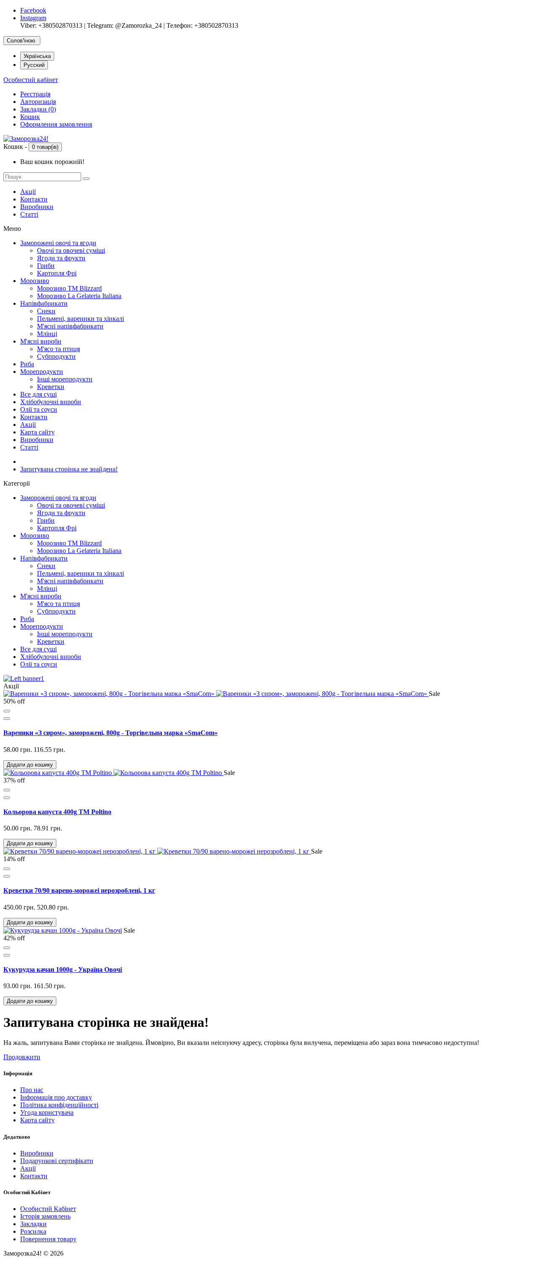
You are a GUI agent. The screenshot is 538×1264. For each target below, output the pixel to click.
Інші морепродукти (64, 379)
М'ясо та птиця (58, 348)
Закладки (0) (38, 109)
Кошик (30, 116)
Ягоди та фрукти (61, 258)
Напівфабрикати (44, 303)
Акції (28, 191)
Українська (37, 56)
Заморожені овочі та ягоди (58, 242)
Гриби (46, 265)
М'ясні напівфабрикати (70, 326)
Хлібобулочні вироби (50, 401)
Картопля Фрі (56, 273)
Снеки (46, 311)
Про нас (31, 1089)
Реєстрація (35, 94)
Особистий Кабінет (48, 1208)
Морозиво (34, 280)
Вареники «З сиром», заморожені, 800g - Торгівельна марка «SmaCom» (110, 732)
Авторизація (38, 101)
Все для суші (38, 394)
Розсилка (33, 1231)
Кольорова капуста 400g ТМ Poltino (57, 811)
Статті (29, 214)
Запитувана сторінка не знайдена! (69, 469)
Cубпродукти (56, 356)
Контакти (33, 199)
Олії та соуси (38, 409)
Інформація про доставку (56, 1097)
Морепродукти (41, 371)
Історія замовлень (45, 1216)
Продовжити (21, 1056)
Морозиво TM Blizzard (69, 288)
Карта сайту (37, 432)
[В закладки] (6, 711)
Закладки (33, 1223)
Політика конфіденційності (59, 1104)
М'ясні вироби (40, 341)
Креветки (50, 386)
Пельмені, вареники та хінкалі (80, 318)
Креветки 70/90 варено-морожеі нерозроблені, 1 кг (79, 890)
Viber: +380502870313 (51, 25)
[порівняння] (6, 718)
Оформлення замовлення (56, 124)
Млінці (47, 333)
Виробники (36, 206)
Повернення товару (48, 1239)
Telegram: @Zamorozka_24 (124, 25)
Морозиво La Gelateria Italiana (79, 295)
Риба (27, 364)
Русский (34, 65)
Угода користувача (47, 1112)
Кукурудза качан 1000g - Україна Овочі (62, 969)
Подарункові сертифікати (56, 1160)
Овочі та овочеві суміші (71, 250)
